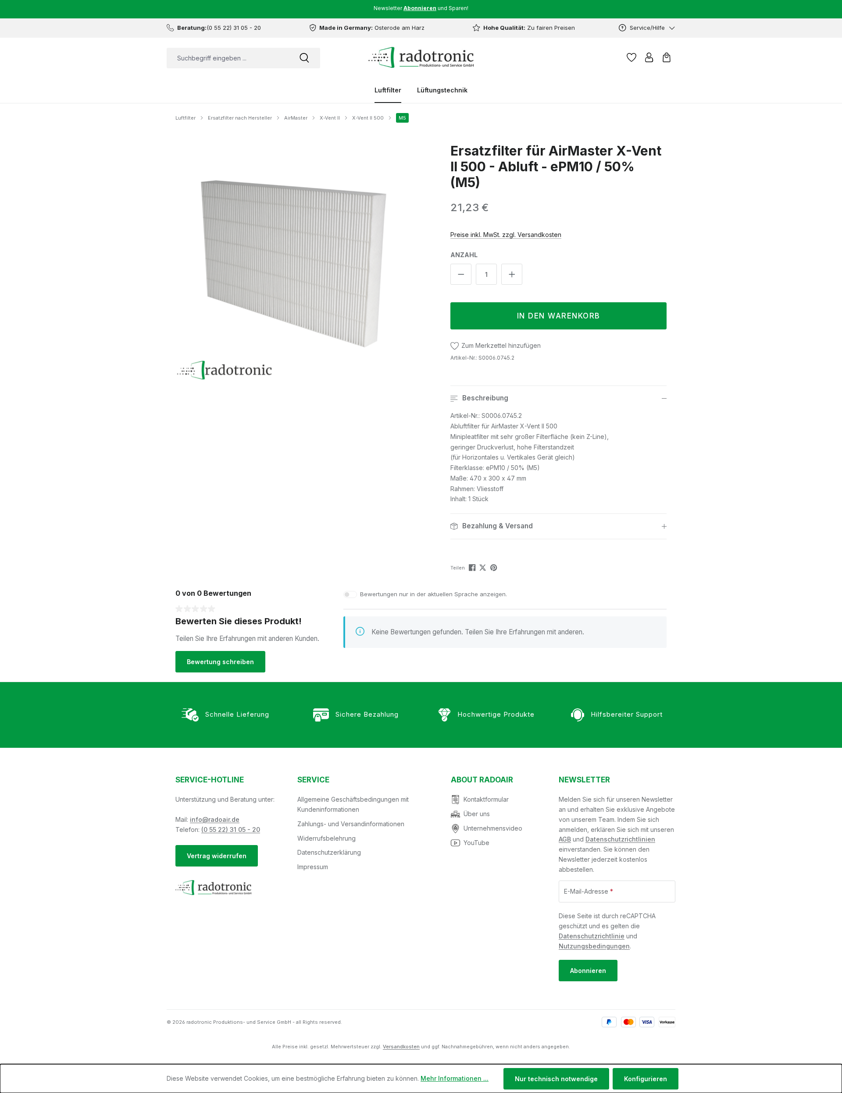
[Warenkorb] (666, 57)
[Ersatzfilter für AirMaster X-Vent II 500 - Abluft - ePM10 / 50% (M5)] (295, 262)
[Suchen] (304, 58)
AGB (565, 839)
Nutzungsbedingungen (594, 946)
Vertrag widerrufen (216, 856)
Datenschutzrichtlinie (591, 936)
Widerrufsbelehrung (326, 838)
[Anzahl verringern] (460, 274)
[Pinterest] (494, 567)
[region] (295, 262)
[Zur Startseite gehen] (421, 57)
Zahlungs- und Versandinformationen (350, 824)
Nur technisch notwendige (556, 1078)
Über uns (477, 813)
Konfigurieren (645, 1078)
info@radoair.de (214, 819)
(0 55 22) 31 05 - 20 (230, 829)
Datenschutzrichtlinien (620, 839)
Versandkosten (401, 1046)
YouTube (476, 842)
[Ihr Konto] (649, 57)
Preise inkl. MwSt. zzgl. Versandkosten (505, 234)
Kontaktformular (486, 799)
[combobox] (228, 58)
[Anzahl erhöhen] (511, 274)
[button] (558, 398)
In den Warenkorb (558, 315)
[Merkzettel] (631, 57)
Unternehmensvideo (493, 828)
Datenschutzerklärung (329, 852)
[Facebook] (473, 567)
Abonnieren (588, 970)
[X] (483, 567)
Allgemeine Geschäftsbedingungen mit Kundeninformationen (353, 804)
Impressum (312, 866)
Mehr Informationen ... (455, 1078)
